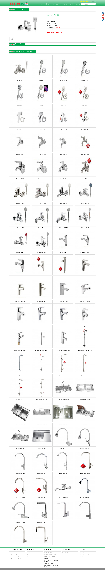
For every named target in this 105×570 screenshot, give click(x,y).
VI (93, 1)
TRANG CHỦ (39, 4)
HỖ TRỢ (78, 4)
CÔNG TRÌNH (64, 4)
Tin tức (71, 4)
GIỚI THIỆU (47, 4)
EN (95, 1)
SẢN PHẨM (55, 4)
